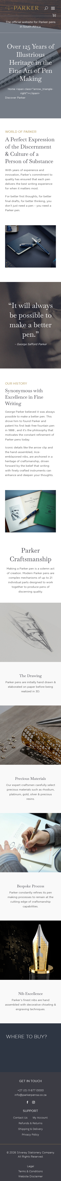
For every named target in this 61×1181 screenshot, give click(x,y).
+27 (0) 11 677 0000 (30, 1090)
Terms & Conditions (30, 1171)
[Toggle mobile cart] (54, 16)
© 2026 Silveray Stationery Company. (31, 1152)
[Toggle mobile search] (46, 9)
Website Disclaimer (30, 1176)
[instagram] (33, 1102)
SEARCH (11, 1058)
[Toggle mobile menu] (53, 8)
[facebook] (27, 1102)
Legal (30, 1166)
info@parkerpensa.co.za (30, 1094)
